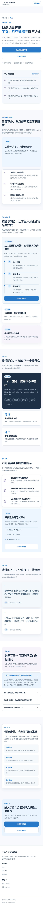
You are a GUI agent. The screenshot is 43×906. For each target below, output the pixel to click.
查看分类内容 (6, 887)
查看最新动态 (21, 56)
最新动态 (4, 871)
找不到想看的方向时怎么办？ (14, 708)
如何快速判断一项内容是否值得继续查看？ (18, 700)
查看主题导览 (21, 298)
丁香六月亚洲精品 (8, 3)
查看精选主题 (21, 824)
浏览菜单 (37, 3)
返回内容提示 (21, 830)
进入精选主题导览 (21, 50)
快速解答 (4, 874)
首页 (3, 867)
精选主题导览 (6, 883)
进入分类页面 (21, 546)
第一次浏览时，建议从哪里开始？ (15, 693)
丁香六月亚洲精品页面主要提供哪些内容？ (18, 676)
